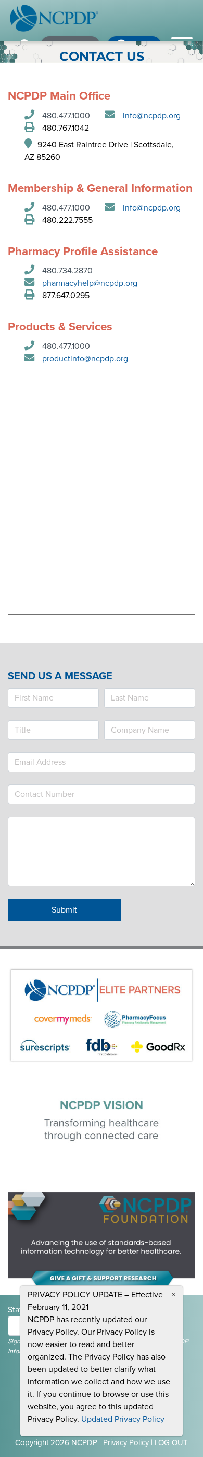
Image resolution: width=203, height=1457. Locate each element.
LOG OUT (171, 1442)
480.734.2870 (67, 270)
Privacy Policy (126, 1442)
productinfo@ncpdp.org (85, 359)
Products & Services (60, 326)
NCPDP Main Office (59, 96)
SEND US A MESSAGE (60, 676)
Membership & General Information (100, 188)
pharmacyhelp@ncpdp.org (89, 283)
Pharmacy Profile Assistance (83, 251)
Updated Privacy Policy (122, 1419)
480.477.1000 (66, 115)
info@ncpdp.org (152, 115)
